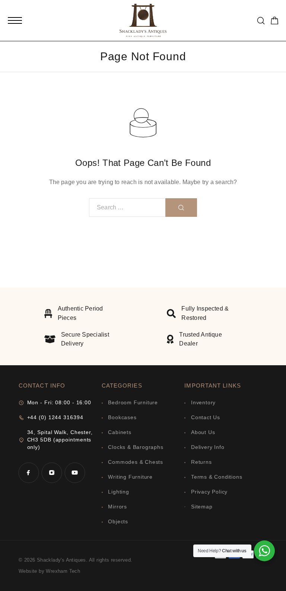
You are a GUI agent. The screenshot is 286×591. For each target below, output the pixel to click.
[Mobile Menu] (15, 20)
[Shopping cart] (275, 21)
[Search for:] (127, 207)
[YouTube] (74, 472)
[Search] (261, 21)
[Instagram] (51, 472)
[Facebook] (28, 472)
